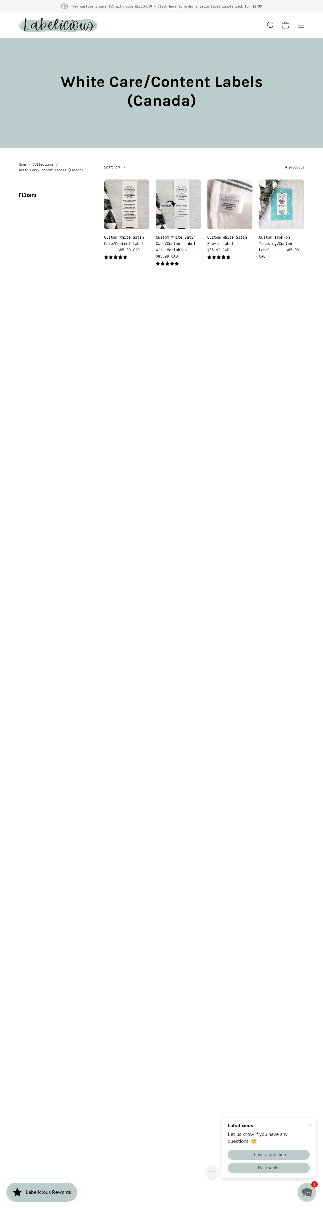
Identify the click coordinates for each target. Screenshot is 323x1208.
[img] (115, 257)
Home (22, 164)
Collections (43, 164)
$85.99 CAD (129, 250)
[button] (270, 25)
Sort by (112, 167)
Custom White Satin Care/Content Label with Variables (176, 243)
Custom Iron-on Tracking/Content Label (276, 243)
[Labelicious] (58, 25)
